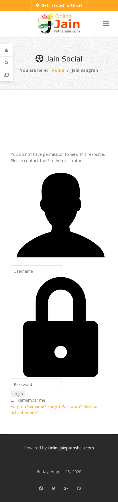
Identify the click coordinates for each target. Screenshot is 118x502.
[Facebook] (41, 488)
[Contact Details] (6, 75)
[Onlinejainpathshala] (59, 23)
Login (17, 394)
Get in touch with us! (61, 5)
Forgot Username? (28, 406)
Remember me (31, 400)
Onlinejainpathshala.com (71, 448)
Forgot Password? (64, 406)
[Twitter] (53, 488)
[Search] (6, 63)
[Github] (79, 488)
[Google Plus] (66, 488)
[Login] (6, 50)
